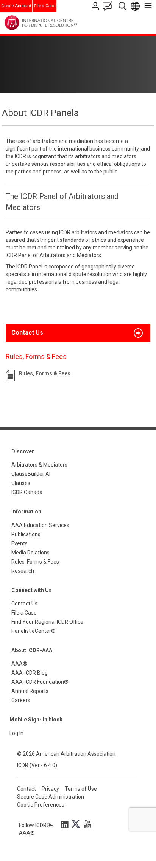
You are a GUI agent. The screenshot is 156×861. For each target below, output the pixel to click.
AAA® (19, 664)
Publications (26, 534)
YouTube (85, 824)
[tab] (78, 333)
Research (22, 571)
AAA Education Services (40, 525)
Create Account (16, 5)
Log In (16, 733)
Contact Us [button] (27, 332)
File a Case (44, 5)
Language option (136, 6)
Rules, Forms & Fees (44, 373)
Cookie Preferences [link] (40, 805)
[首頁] (56, 22)
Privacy (50, 789)
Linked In (66, 824)
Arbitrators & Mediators (39, 465)
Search (123, 6)
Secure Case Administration (50, 797)
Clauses (20, 483)
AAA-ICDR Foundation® (40, 682)
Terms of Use (81, 789)
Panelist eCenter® (33, 631)
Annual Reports (29, 691)
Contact (26, 789)
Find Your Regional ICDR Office (47, 622)
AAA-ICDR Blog (29, 673)
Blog (109, 6)
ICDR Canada (26, 492)
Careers (20, 700)
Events (19, 543)
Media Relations (30, 553)
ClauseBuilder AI (30, 474)
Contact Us (95, 6)
